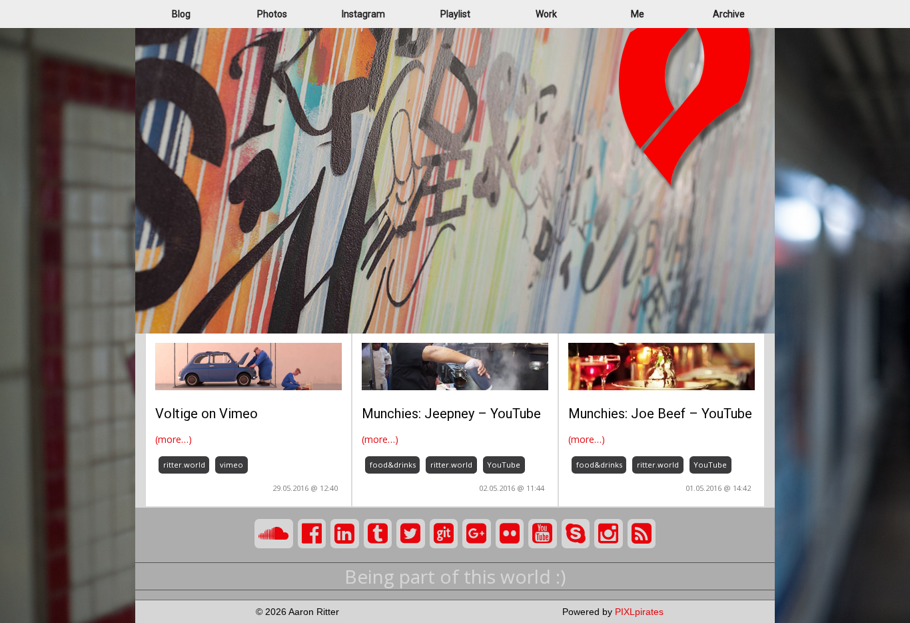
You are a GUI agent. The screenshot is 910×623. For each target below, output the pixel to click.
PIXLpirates (639, 611)
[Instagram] (608, 533)
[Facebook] (312, 533)
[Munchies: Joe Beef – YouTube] (661, 365)
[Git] (444, 533)
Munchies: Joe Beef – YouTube (660, 414)
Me (637, 14)
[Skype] (576, 533)
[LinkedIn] (344, 533)
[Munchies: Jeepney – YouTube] (455, 365)
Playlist (455, 14)
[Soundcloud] (273, 533)
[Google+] (476, 533)
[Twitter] (410, 533)
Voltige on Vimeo (206, 414)
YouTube (503, 465)
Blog (181, 14)
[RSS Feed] (642, 533)
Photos (272, 14)
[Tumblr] (378, 533)
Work (546, 14)
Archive (729, 14)
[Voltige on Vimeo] (248, 365)
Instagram (363, 14)
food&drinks (393, 465)
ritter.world (184, 465)
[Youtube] (542, 533)
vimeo (231, 465)
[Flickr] (510, 533)
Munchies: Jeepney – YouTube (451, 414)
